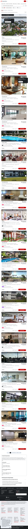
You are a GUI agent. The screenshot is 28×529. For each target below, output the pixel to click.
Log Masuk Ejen (22, 518)
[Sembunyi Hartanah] (23, 18)
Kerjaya (2, 493)
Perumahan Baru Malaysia (22, 508)
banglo (5, 458)
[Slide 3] (13, 93)
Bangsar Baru (8, 463)
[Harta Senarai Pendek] (25, 18)
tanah (7, 458)
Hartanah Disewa (10, 517)
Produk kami (2, 492)
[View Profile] (5, 18)
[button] (2, 10)
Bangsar (19, 3)
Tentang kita (2, 491)
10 (17, 452)
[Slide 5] (14, 93)
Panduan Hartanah (3, 510)
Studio (2, 470)
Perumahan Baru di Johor (22, 510)
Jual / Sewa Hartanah (22, 519)
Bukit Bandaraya (4, 463)
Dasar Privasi (16, 526)
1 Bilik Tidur (5, 470)
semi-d (3, 458)
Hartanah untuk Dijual (9, 3)
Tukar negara (18, 490)
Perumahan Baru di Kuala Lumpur (22, 512)
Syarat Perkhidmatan (12, 526)
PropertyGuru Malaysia (3, 508)
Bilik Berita (10, 491)
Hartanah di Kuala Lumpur (16, 518)
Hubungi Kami (10, 490)
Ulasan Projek (3, 511)
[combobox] (13, 5)
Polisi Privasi (8, 522)
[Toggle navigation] (27, 1)
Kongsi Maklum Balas (11, 492)
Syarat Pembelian (21, 526)
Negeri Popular (16, 517)
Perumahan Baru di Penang (22, 513)
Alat (20, 517)
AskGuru (2, 509)
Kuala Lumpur (15, 3)
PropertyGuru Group (4, 490)
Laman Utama (3, 3)
